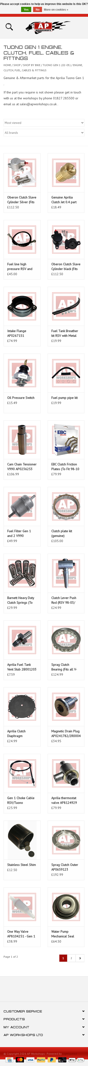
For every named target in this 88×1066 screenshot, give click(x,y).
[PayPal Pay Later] (51, 1059)
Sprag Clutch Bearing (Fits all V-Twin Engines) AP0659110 (64, 667)
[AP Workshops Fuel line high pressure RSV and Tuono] (22, 239)
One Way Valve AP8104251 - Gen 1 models (21, 934)
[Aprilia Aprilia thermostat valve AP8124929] (66, 773)
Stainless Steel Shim (21, 865)
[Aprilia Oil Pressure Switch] (22, 373)
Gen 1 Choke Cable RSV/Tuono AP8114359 (20, 800)
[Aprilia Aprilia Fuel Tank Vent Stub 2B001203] (22, 639)
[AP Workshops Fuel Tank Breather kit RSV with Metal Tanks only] (66, 306)
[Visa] (30, 1059)
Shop (17, 65)
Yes (26, 9)
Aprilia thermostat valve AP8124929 (64, 800)
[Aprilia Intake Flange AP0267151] (22, 306)
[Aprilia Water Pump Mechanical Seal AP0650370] (66, 906)
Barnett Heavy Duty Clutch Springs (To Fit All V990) (20, 600)
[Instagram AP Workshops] (52, 990)
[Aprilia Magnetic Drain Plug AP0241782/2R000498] (66, 706)
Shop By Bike (32, 65)
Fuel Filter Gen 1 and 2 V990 (19, 533)
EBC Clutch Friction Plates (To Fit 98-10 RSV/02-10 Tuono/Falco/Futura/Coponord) (66, 466)
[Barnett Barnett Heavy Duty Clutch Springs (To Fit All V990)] (22, 573)
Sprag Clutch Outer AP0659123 (64, 867)
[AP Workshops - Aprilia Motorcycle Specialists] (55, 27)
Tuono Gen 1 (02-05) (57, 65)
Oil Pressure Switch (20, 398)
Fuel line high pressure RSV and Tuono (19, 266)
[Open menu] (9, 26)
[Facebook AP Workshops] (35, 990)
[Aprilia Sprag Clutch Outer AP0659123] (66, 840)
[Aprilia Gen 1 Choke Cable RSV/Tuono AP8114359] (22, 773)
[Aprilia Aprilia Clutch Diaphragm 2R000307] (22, 706)
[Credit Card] (9, 1059)
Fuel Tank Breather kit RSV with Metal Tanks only (64, 333)
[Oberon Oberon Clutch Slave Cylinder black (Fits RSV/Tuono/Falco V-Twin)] (66, 239)
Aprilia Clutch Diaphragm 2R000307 (16, 733)
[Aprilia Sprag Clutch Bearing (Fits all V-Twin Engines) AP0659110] (66, 639)
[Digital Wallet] (75, 1059)
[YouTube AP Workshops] (44, 990)
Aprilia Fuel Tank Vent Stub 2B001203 (22, 666)
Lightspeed (69, 1053)
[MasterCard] (19, 1059)
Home (7, 65)
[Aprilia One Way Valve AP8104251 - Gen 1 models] (22, 906)
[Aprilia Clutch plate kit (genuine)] (66, 506)
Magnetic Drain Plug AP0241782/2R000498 (66, 733)
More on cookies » (56, 9)
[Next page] (80, 958)
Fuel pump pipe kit (64, 398)
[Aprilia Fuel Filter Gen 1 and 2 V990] (22, 506)
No (37, 9)
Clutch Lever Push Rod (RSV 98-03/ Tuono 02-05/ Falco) (65, 600)
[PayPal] (40, 1059)
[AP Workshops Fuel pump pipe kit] (66, 373)
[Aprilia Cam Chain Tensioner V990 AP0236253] (22, 439)
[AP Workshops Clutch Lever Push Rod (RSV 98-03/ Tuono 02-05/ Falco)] (66, 573)
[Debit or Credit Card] (62, 1059)
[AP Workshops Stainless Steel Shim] (22, 840)
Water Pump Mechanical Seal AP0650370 (62, 934)
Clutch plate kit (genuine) (61, 533)
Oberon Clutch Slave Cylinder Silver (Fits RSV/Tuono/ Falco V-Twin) (21, 199)
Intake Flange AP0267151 (16, 333)
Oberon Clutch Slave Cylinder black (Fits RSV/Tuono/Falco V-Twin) (65, 266)
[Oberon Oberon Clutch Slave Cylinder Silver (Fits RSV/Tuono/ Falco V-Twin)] (22, 172)
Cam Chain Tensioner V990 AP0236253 (22, 466)
